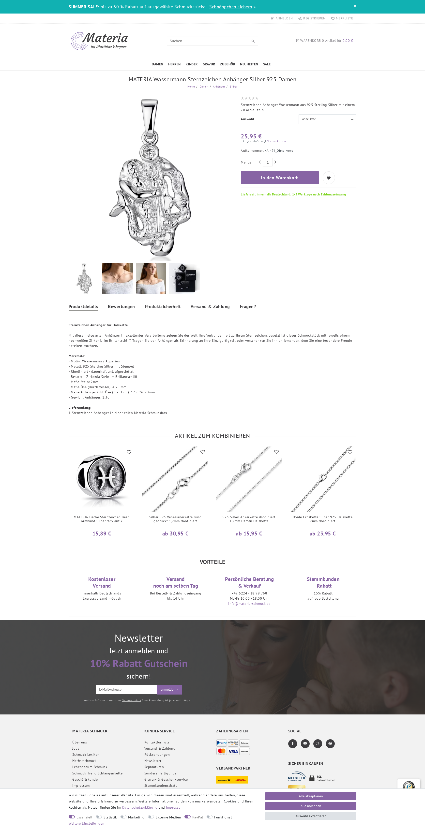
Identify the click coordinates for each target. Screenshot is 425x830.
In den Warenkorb (280, 177)
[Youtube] (305, 743)
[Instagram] (317, 743)
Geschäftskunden (86, 779)
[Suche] (253, 41)
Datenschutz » (131, 700)
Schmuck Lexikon (86, 754)
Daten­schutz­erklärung (140, 807)
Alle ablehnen (311, 806)
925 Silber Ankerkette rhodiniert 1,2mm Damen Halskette (249, 519)
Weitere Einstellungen (87, 823)
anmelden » (169, 689)
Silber (233, 86)
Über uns (79, 742)
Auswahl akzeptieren (310, 816)
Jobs (75, 748)
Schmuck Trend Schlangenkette (97, 773)
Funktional (223, 817)
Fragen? (248, 306)
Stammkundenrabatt (160, 785)
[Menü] (417, 781)
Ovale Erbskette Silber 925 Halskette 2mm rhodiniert (322, 519)
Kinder (192, 64)
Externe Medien (168, 817)
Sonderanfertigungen (161, 773)
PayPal (197, 817)
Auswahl (247, 119)
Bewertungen (121, 306)
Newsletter (153, 760)
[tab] (83, 307)
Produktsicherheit (163, 306)
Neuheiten (249, 64)
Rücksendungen (157, 754)
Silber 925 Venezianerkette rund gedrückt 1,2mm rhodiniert (175, 519)
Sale (267, 64)
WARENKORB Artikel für (326, 40)
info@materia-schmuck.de (249, 603)
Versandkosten (276, 141)
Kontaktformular (157, 742)
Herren (174, 64)
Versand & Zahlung (210, 306)
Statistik (110, 817)
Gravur (209, 64)
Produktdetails (83, 306)
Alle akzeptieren (311, 796)
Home (191, 86)
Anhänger (218, 86)
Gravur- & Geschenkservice (166, 779)
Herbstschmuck (84, 760)
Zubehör (227, 64)
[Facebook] (292, 743)
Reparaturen (154, 767)
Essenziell (84, 817)
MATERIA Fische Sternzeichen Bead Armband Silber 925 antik (102, 519)
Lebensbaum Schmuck (89, 767)
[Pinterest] (330, 743)
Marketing (136, 817)
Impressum (81, 785)
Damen (157, 64)
